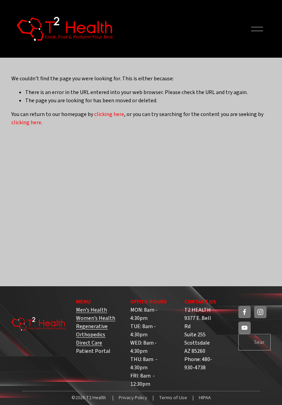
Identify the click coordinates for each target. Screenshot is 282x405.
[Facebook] (244, 312)
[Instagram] (260, 312)
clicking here (109, 114)
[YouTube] (244, 328)
